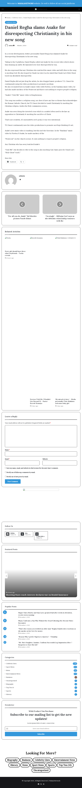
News (8, 670)
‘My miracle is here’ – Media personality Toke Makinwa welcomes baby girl (65, 401)
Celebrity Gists (17, 17)
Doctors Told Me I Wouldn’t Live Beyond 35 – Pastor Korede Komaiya (40, 401)
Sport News (10, 667)
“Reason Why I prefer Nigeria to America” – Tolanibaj (37, 637)
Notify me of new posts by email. (17, 476)
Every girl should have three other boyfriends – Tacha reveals (15, 253)
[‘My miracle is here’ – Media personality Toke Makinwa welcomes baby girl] (66, 317)
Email (7, 459)
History (9, 694)
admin (11, 45)
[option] (41, 575)
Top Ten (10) (65, 765)
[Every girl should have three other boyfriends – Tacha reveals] (16, 243)
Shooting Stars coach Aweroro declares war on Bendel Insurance (37, 595)
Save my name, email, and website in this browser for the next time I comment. (32, 468)
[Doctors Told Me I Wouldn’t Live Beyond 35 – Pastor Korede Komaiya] (41, 317)
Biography (9, 684)
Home (8, 17)
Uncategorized (11, 680)
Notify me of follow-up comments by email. (21, 472)
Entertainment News (13, 674)
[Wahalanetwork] (41, 9)
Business (9, 677)
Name (7, 450)
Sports (8, 691)
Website (45, 459)
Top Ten (10, 687)
